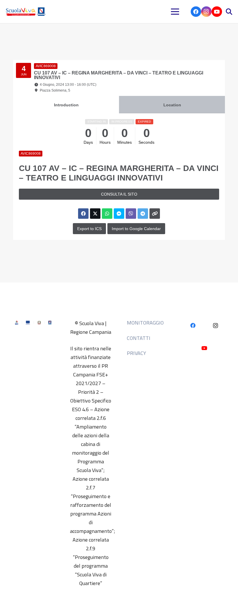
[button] (229, 11)
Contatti (138, 338)
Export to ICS (89, 228)
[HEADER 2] (26, 11)
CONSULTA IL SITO (119, 194)
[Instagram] (206, 11)
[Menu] (175, 11)
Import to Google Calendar (136, 228)
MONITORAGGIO (145, 323)
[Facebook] (196, 11)
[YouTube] (217, 11)
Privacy (136, 353)
